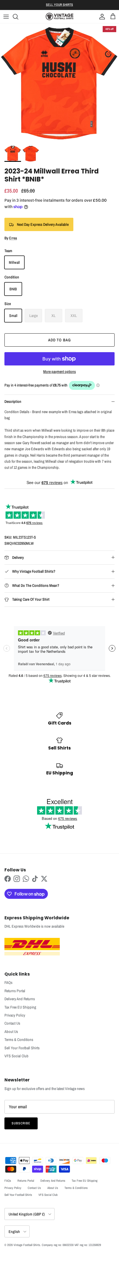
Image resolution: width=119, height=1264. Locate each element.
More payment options (59, 371)
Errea (13, 238)
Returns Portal (14, 990)
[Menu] (6, 17)
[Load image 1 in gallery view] (59, 82)
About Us (11, 1031)
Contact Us (12, 1023)
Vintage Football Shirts (27, 1245)
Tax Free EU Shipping (20, 1007)
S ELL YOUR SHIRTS (59, 4)
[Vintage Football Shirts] (59, 16)
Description (12, 401)
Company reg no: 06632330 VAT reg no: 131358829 (71, 1245)
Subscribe (21, 1123)
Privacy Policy (14, 1015)
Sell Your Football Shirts (22, 1047)
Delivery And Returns (19, 998)
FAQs (8, 982)
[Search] (18, 17)
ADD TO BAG (59, 339)
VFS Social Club (16, 1055)
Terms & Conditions (18, 1039)
